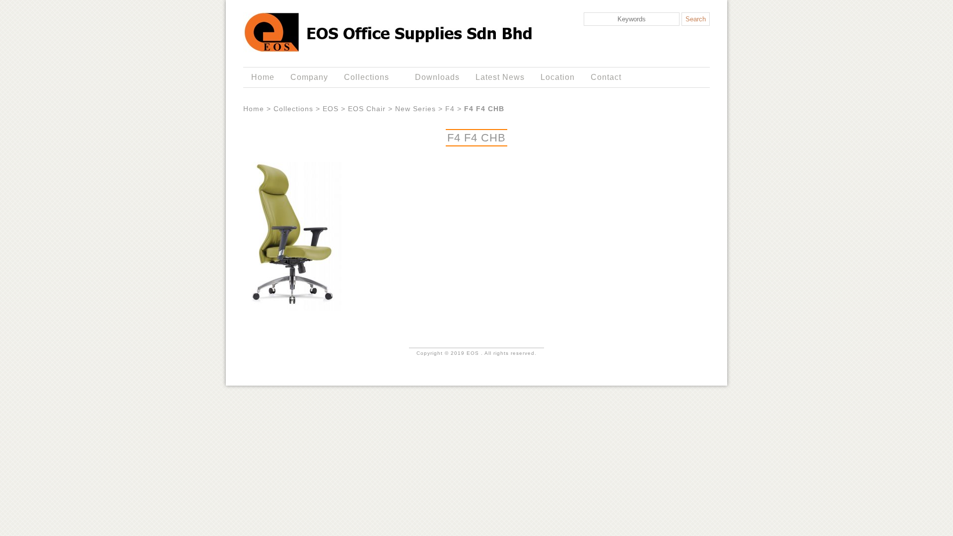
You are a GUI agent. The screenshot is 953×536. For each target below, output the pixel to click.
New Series (415, 109)
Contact (606, 77)
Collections (362, 77)
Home (262, 77)
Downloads (437, 77)
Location (558, 77)
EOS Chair (367, 109)
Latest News (500, 77)
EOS (331, 109)
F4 (450, 109)
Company (309, 77)
